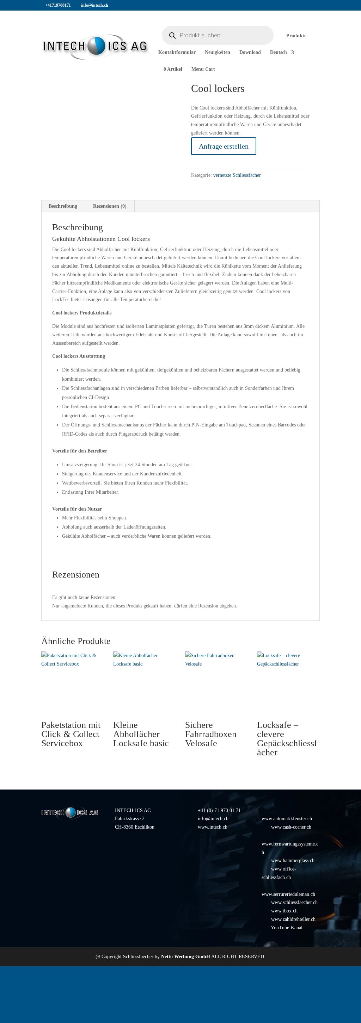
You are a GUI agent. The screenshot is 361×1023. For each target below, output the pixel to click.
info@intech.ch (213, 818)
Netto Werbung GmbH (185, 956)
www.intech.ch (212, 827)
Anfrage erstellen (224, 146)
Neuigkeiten (217, 52)
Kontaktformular (177, 52)
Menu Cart (203, 69)
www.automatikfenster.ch (287, 818)
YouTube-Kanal (286, 927)
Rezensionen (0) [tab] (110, 206)
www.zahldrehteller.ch (293, 919)
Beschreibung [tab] (63, 206)
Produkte (296, 35)
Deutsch (278, 52)
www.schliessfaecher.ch (294, 902)
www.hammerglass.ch (292, 860)
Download (250, 52)
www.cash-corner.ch (291, 827)
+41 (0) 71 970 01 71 (219, 810)
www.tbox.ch (284, 910)
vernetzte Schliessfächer (237, 175)
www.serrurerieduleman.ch (288, 894)
